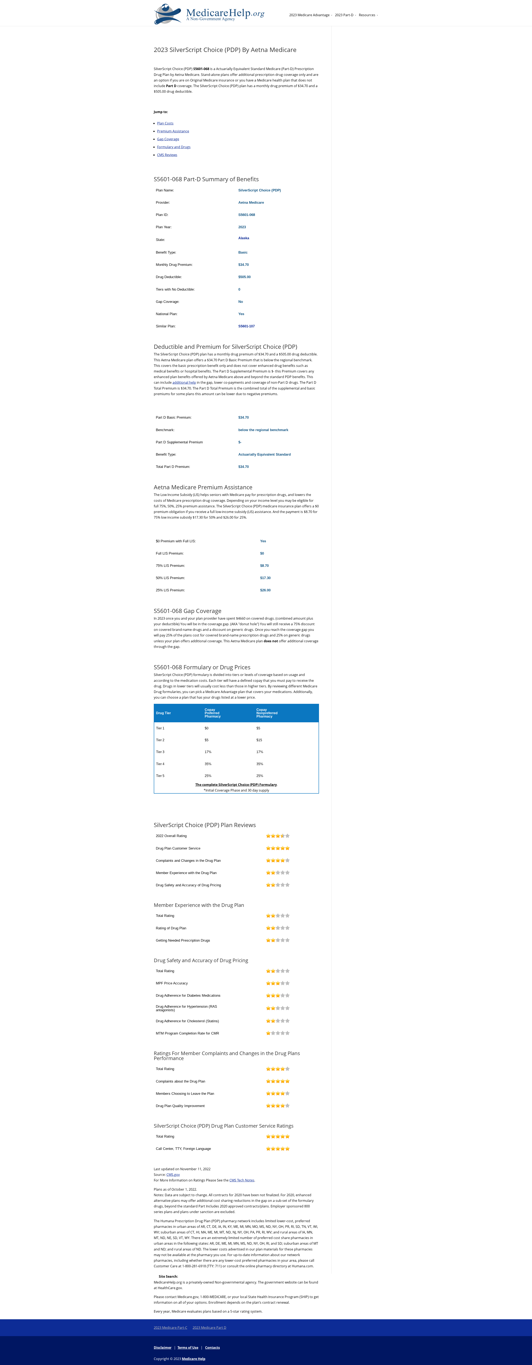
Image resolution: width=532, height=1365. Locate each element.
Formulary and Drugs (174, 147)
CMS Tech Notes (241, 1180)
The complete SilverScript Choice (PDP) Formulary (236, 784)
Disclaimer (162, 1347)
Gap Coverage (168, 139)
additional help (184, 382)
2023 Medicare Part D (209, 1327)
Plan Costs (165, 123)
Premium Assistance (173, 131)
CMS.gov (173, 1174)
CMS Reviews (167, 155)
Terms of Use (187, 1347)
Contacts (212, 1347)
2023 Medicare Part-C (170, 1327)
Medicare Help (193, 1358)
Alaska (243, 238)
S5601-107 (246, 326)
